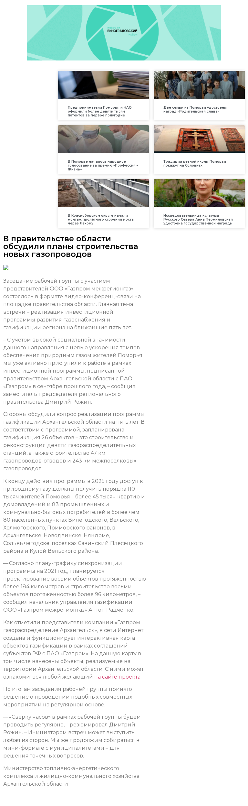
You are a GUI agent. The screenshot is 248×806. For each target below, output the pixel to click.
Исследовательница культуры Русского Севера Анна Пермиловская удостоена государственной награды (198, 219)
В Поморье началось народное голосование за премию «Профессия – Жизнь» (103, 165)
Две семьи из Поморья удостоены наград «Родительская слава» (195, 109)
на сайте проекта (117, 677)
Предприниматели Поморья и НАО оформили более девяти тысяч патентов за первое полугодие (100, 111)
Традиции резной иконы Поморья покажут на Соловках (194, 163)
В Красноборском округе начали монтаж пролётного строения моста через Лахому (101, 219)
